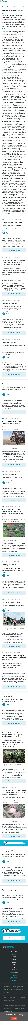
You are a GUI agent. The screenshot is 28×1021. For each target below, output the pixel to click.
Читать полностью (14, 250)
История (14, 956)
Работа (14, 954)
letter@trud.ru (9, 1011)
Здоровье (14, 965)
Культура (14, 962)
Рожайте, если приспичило (12, 222)
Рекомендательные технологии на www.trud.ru (14, 974)
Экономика (14, 961)
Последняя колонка (9, 303)
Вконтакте (14, 975)
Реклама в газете (14, 972)
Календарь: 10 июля (9, 696)
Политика (14, 959)
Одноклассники (14, 978)
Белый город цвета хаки (11, 602)
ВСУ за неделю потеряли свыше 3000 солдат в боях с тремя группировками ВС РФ (13, 511)
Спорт (14, 964)
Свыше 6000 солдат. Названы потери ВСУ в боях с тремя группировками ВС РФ (13, 735)
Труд (7, 233)
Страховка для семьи (10, 384)
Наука (14, 967)
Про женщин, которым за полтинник (11, 891)
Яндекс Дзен (14, 977)
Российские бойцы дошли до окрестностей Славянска (13, 422)
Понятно (14, 1018)
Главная (4, 6)
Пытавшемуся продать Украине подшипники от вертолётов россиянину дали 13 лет (13, 262)
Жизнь (9, 6)
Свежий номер (14, 951)
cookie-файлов (21, 1015)
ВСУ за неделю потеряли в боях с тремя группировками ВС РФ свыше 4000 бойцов (14, 792)
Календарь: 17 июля (9, 851)
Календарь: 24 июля (9, 342)
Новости (14, 952)
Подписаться (23, 938)
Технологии (14, 969)
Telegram (14, 980)
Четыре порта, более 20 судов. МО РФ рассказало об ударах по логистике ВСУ (14, 657)
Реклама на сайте (14, 970)
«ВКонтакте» (14, 448)
